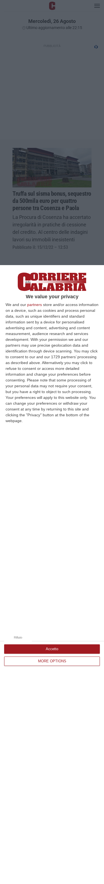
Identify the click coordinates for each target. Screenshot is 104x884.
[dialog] (52, 574)
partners (34, 305)
